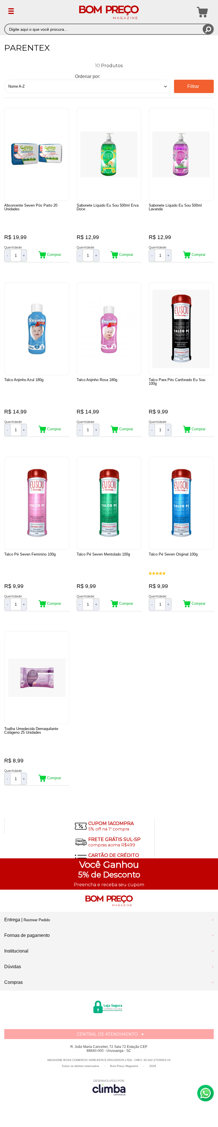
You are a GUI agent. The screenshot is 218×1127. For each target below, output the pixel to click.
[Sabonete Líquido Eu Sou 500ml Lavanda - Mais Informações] (181, 154)
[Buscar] (208, 29)
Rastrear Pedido (37, 920)
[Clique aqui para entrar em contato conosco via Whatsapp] (205, 1093)
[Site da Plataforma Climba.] (109, 1087)
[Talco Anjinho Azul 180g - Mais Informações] (37, 329)
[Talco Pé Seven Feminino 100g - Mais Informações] (37, 503)
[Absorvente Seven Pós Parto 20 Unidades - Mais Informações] (37, 154)
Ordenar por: (87, 76)
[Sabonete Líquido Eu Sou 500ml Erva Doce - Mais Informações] (109, 154)
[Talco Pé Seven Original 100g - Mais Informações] (181, 503)
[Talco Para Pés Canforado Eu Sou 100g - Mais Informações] (181, 329)
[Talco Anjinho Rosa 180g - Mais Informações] (109, 329)
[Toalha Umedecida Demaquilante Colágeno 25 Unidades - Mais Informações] (37, 678)
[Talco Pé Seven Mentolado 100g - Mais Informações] (109, 503)
